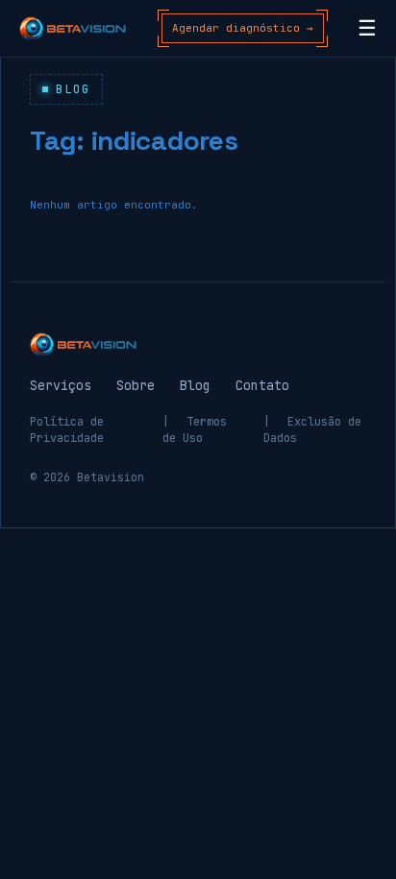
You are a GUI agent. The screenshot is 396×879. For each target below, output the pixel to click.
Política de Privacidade (67, 430)
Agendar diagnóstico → (242, 28)
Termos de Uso (194, 430)
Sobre (135, 385)
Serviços (60, 385)
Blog (195, 385)
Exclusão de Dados (312, 430)
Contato (262, 385)
